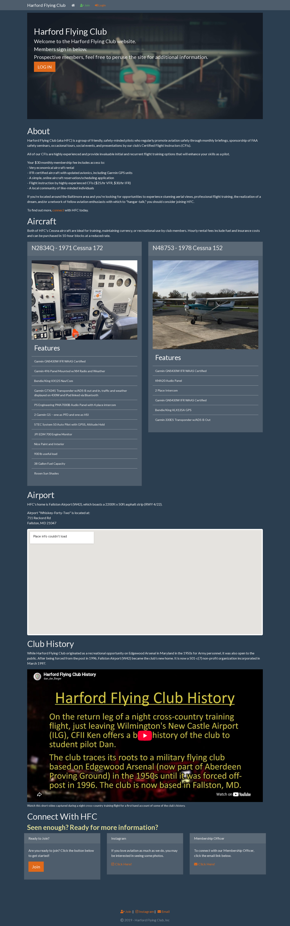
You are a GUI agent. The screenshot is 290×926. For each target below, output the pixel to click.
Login (102, 5)
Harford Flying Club (46, 5)
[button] (40, 299)
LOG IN (45, 66)
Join (36, 866)
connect (58, 210)
